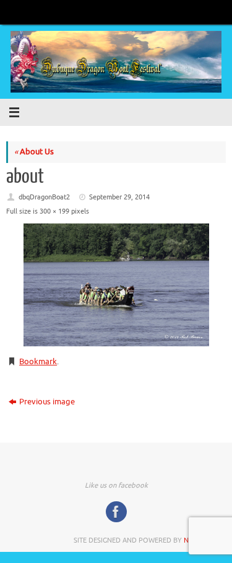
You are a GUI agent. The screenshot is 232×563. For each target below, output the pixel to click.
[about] (116, 284)
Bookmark (38, 362)
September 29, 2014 (119, 197)
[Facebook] (116, 511)
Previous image (47, 402)
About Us (34, 152)
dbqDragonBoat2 (44, 197)
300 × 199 (54, 211)
